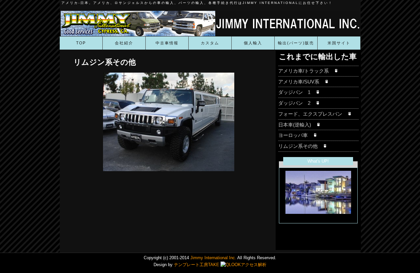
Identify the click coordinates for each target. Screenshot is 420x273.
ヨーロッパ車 (295, 135)
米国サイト (338, 43)
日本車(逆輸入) (297, 124)
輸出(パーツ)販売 (296, 43)
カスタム (210, 43)
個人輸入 (253, 43)
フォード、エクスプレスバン (312, 114)
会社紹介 (124, 43)
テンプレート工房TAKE (196, 264)
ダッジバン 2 (296, 103)
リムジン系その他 (300, 146)
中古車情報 (167, 43)
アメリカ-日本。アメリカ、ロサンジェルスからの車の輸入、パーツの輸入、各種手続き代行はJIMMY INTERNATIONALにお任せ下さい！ (197, 3)
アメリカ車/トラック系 (306, 71)
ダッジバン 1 (296, 92)
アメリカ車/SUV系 (301, 81)
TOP (81, 43)
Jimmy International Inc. (212, 257)
